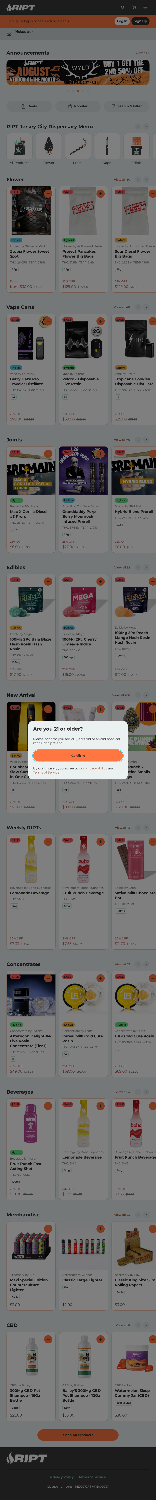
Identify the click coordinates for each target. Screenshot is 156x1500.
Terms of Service (46, 772)
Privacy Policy (96, 768)
